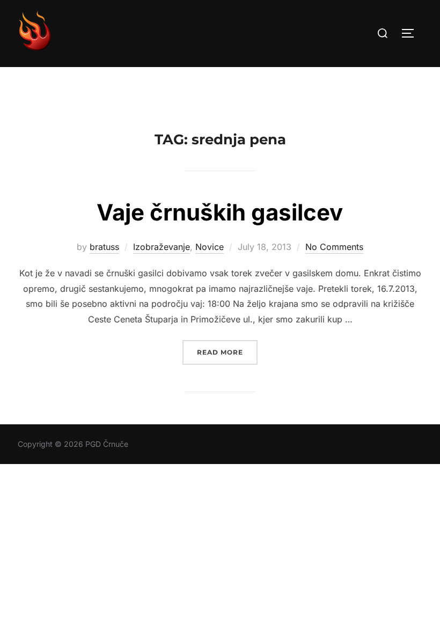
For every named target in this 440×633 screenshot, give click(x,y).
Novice (209, 246)
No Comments (334, 246)
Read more (227, 352)
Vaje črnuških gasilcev (220, 212)
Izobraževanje (161, 246)
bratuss (104, 246)
